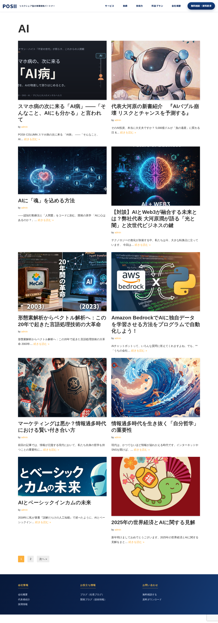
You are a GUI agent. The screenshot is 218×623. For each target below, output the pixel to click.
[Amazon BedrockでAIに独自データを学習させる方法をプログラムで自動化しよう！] (155, 281)
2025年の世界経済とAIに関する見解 (153, 522)
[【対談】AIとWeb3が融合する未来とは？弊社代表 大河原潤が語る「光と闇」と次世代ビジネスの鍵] (155, 176)
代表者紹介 (24, 599)
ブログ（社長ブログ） (92, 594)
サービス (109, 5)
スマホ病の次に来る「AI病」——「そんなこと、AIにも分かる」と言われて (62, 112)
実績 (125, 5)
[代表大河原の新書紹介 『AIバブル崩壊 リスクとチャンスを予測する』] (155, 70)
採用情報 (23, 604)
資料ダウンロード (152, 599)
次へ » (43, 559)
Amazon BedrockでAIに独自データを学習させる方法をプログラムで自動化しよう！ (155, 324)
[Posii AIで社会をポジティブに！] (9, 6)
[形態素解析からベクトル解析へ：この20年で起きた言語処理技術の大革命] (62, 281)
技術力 (139, 5)
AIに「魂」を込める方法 (46, 200)
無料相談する (150, 594)
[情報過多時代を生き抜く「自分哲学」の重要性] (155, 387)
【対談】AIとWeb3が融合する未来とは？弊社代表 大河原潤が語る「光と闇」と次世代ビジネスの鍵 (154, 218)
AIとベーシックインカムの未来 (54, 502)
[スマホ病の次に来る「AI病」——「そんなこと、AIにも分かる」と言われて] (62, 70)
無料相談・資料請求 (201, 5)
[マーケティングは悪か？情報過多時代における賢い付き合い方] (62, 387)
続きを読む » (32, 139)
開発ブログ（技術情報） (93, 599)
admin (24, 126)
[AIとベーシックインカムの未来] (62, 476)
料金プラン (157, 5)
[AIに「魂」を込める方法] (62, 170)
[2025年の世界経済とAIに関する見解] (155, 486)
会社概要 (176, 5)
